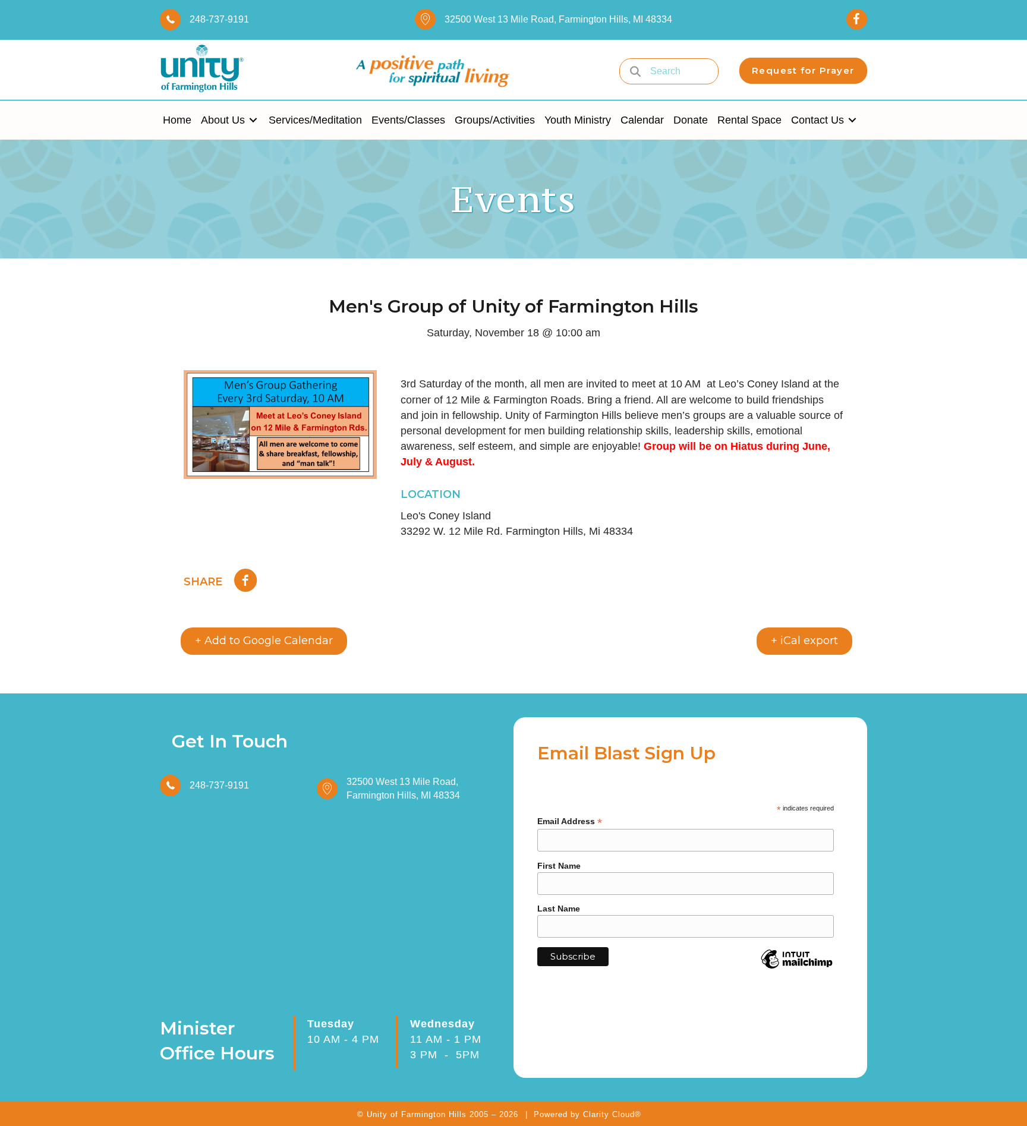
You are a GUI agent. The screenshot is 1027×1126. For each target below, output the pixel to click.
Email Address (569, 821)
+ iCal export (804, 640)
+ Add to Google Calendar (264, 640)
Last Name (558, 908)
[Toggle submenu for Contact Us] (852, 120)
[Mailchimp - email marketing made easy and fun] (797, 968)
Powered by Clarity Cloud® (587, 1114)
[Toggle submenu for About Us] (253, 120)
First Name (559, 865)
